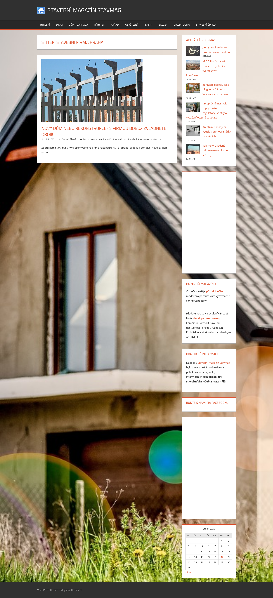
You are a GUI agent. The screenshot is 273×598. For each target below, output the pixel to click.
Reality (148, 25)
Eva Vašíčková (69, 139)
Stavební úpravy (206, 25)
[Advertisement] (209, 222)
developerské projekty (207, 318)
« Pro (188, 572)
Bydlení (45, 25)
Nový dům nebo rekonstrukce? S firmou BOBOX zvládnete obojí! (103, 131)
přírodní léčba (214, 291)
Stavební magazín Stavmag (84, 10)
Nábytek (99, 25)
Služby (163, 25)
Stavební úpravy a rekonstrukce (144, 139)
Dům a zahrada (78, 25)
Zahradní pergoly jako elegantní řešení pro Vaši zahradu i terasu (216, 89)
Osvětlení (131, 25)
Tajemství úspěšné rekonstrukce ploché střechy (215, 150)
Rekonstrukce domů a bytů (97, 139)
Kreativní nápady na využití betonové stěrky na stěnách (217, 131)
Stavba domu (182, 25)
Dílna (59, 25)
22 (222, 556)
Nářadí (115, 25)
